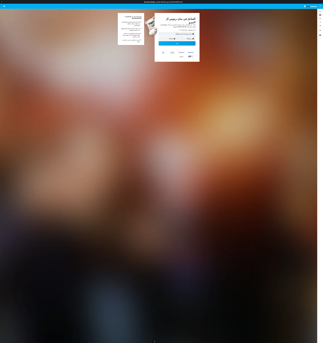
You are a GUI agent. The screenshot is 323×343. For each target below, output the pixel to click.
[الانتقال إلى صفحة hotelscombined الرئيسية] (310, 6)
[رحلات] (320, 30)
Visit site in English (149, 2)
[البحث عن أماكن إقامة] (320, 15)
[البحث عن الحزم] (320, 22)
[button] (2, 2)
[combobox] (187, 30)
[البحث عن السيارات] (320, 18)
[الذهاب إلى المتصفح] (320, 25)
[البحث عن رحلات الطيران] (320, 11)
